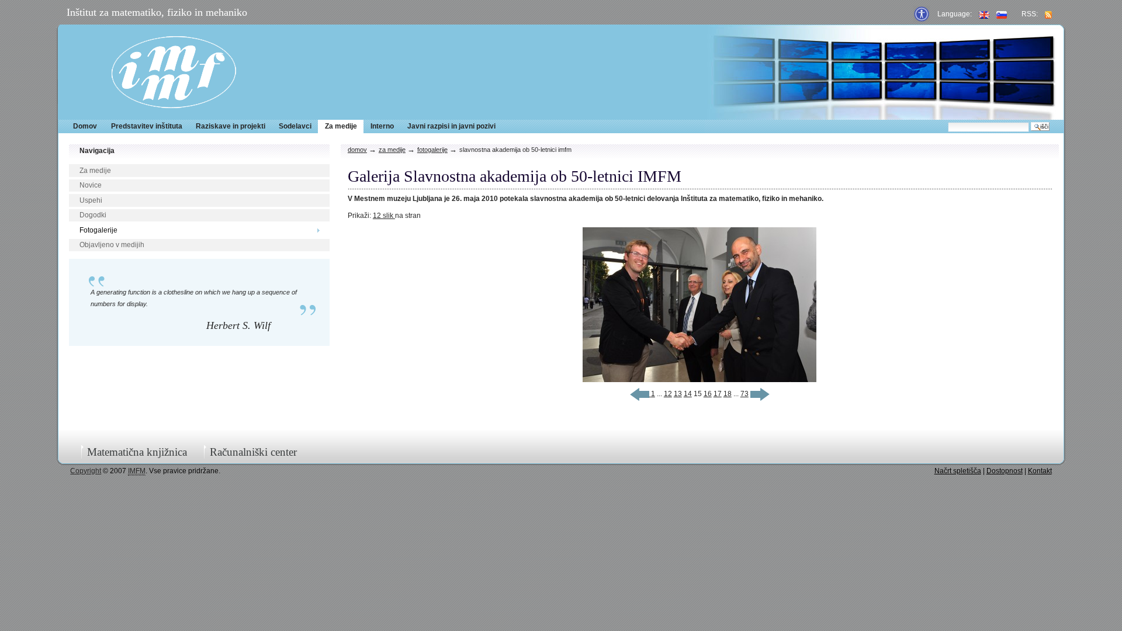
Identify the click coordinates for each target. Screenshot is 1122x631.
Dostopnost (1004, 471)
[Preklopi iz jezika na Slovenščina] (1001, 14)
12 (668, 394)
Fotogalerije (98, 230)
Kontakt (1040, 471)
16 (708, 394)
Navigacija (97, 151)
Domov (85, 126)
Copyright (85, 471)
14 (688, 394)
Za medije (341, 126)
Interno (382, 126)
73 (744, 394)
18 (727, 394)
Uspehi (90, 200)
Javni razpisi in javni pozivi (451, 126)
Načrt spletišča (957, 471)
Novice (90, 185)
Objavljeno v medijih (111, 245)
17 (718, 394)
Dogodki (92, 215)
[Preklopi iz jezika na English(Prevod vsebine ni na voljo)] (984, 14)
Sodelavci (295, 126)
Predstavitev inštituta (146, 126)
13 (678, 394)
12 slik (384, 216)
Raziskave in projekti (230, 126)
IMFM (174, 72)
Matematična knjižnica (137, 452)
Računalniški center (253, 452)
